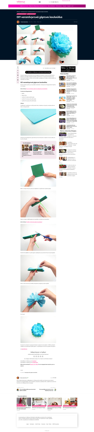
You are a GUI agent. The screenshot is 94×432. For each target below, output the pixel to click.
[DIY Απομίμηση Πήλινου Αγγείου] (70, 402)
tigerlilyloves (24, 349)
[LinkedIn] (55, 378)
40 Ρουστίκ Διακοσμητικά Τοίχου (38, 407)
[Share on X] (18, 73)
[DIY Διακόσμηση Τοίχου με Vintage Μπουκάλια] (54, 402)
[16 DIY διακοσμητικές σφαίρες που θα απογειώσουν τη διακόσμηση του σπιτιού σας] (27, 147)
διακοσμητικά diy (27, 372)
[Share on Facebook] (18, 70)
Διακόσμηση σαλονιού (21, 13)
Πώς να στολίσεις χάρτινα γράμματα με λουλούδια (36, 88)
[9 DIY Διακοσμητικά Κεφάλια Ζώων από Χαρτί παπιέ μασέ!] (24, 402)
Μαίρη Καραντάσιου (24, 21)
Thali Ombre (68, 80)
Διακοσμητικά (19, 404)
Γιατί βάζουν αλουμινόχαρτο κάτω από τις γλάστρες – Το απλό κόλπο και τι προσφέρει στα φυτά (71, 90)
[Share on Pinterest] (18, 75)
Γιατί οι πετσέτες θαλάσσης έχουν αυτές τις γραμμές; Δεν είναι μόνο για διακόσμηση (71, 83)
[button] (45, 2)
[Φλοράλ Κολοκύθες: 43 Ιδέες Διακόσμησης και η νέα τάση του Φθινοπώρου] (49, 147)
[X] (52, 2)
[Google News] (53, 2)
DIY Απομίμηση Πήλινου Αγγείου (69, 407)
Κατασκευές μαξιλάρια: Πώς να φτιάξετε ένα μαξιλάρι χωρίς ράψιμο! (37, 153)
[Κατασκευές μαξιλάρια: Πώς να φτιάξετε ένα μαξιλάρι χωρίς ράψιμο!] (38, 147)
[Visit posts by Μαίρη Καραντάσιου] (18, 378)
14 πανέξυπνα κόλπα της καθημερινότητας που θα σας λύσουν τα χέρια (71, 126)
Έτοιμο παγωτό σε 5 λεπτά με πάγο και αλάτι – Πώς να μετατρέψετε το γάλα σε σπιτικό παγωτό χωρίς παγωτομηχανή (71, 98)
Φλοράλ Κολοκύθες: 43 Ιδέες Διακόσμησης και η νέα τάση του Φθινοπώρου (49, 153)
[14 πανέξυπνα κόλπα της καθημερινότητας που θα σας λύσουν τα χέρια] (62, 127)
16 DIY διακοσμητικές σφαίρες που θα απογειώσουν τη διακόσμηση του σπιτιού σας (26, 154)
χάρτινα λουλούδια (34, 372)
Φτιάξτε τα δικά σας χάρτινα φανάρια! (34, 222)
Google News (35, 362)
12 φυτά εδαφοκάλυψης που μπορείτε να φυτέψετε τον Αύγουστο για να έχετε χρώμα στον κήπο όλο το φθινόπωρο (71, 120)
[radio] (34, 356)
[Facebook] (50, 2)
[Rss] (58, 2)
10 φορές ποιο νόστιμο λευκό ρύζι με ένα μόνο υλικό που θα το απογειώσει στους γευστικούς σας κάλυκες (71, 106)
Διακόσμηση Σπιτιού (31, 13)
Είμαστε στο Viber (34, 364)
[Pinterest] (55, 2)
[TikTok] (56, 2)
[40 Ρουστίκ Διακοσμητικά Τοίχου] (39, 402)
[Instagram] (54, 2)
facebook (34, 361)
